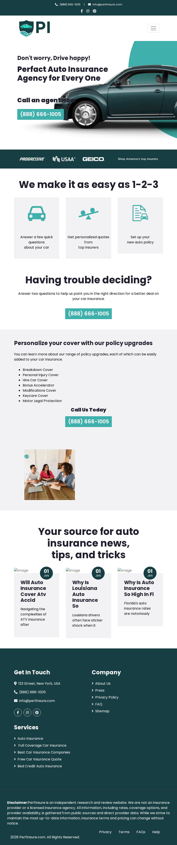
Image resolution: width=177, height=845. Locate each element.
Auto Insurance (30, 738)
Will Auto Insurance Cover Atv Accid (33, 591)
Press (99, 690)
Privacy (105, 831)
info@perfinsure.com (107, 4)
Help (156, 831)
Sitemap (102, 711)
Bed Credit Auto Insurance (39, 766)
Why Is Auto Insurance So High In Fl (139, 588)
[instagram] (88, 11)
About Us (103, 683)
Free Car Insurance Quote (39, 759)
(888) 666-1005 (70, 4)
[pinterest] (94, 11)
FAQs (140, 831)
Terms (124, 831)
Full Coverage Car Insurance (41, 745)
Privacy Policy (107, 697)
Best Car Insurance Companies (43, 752)
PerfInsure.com (32, 837)
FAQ (98, 704)
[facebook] (82, 11)
